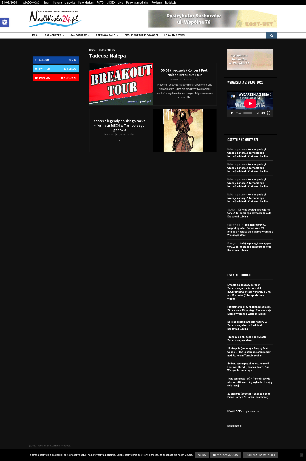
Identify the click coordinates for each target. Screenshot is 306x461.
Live (120, 2)
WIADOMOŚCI (32, 2)
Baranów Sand (105, 35)
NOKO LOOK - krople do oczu (243, 411)
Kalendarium (86, 2)
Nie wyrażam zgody (225, 455)
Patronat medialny (137, 2)
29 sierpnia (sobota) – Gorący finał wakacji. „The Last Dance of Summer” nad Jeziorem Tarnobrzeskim (249, 352)
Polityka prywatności (260, 455)
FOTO (100, 2)
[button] (4, 22)
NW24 (175, 79)
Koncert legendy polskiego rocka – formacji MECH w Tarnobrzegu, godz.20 (119, 125)
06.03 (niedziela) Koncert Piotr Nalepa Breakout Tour (185, 72)
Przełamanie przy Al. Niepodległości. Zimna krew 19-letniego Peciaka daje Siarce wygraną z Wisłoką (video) (249, 310)
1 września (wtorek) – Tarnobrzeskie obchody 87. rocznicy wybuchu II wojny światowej (249, 382)
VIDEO (111, 2)
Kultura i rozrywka (64, 2)
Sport (47, 2)
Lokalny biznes (174, 35)
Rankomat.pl (234, 425)
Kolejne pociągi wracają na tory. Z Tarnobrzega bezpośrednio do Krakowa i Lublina (247, 153)
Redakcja (170, 2)
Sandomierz (78, 35)
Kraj (35, 35)
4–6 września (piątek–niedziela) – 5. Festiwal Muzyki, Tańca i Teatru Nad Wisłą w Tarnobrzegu (248, 367)
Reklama (156, 2)
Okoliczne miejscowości (141, 35)
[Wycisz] (263, 113)
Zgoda (201, 455)
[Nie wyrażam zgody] (301, 455)
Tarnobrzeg (53, 35)
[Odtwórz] (232, 113)
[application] (250, 103)
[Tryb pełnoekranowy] (269, 113)
